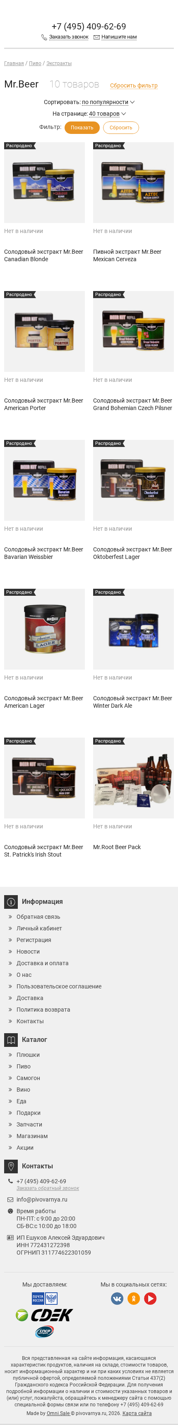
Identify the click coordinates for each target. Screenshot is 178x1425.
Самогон (28, 1078)
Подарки (29, 1112)
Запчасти (29, 1124)
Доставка (30, 998)
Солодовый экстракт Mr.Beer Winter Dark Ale (132, 702)
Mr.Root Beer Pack (117, 847)
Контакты (30, 1021)
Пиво (24, 1066)
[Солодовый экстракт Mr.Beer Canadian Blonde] (44, 182)
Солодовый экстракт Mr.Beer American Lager (43, 702)
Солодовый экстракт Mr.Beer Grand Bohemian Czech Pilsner (132, 404)
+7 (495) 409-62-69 (89, 27)
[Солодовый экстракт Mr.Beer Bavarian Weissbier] (44, 480)
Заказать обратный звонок (48, 1188)
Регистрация (34, 940)
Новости (28, 951)
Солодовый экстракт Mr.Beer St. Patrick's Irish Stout (43, 851)
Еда (21, 1101)
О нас (24, 974)
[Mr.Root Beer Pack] (133, 778)
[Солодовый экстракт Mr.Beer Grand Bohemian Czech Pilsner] (133, 331)
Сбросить (121, 128)
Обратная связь (38, 916)
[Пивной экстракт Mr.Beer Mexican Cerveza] (133, 182)
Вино (23, 1089)
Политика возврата (43, 1009)
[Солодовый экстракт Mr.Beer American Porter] (44, 331)
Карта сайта (137, 1413)
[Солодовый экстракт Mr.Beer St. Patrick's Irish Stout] (44, 778)
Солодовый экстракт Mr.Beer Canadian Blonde (43, 255)
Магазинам (32, 1136)
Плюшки (28, 1054)
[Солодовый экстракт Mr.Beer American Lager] (44, 629)
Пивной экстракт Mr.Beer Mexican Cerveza (127, 255)
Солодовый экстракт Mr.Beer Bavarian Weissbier (43, 553)
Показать (82, 128)
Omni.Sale (59, 1413)
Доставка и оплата (43, 963)
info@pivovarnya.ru (42, 1199)
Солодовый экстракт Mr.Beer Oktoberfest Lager (132, 553)
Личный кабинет (39, 928)
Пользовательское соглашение (59, 986)
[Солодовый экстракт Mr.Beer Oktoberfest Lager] (133, 480)
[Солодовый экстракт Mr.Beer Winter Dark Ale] (133, 629)
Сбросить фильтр (134, 85)
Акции (25, 1147)
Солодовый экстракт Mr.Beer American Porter (43, 404)
